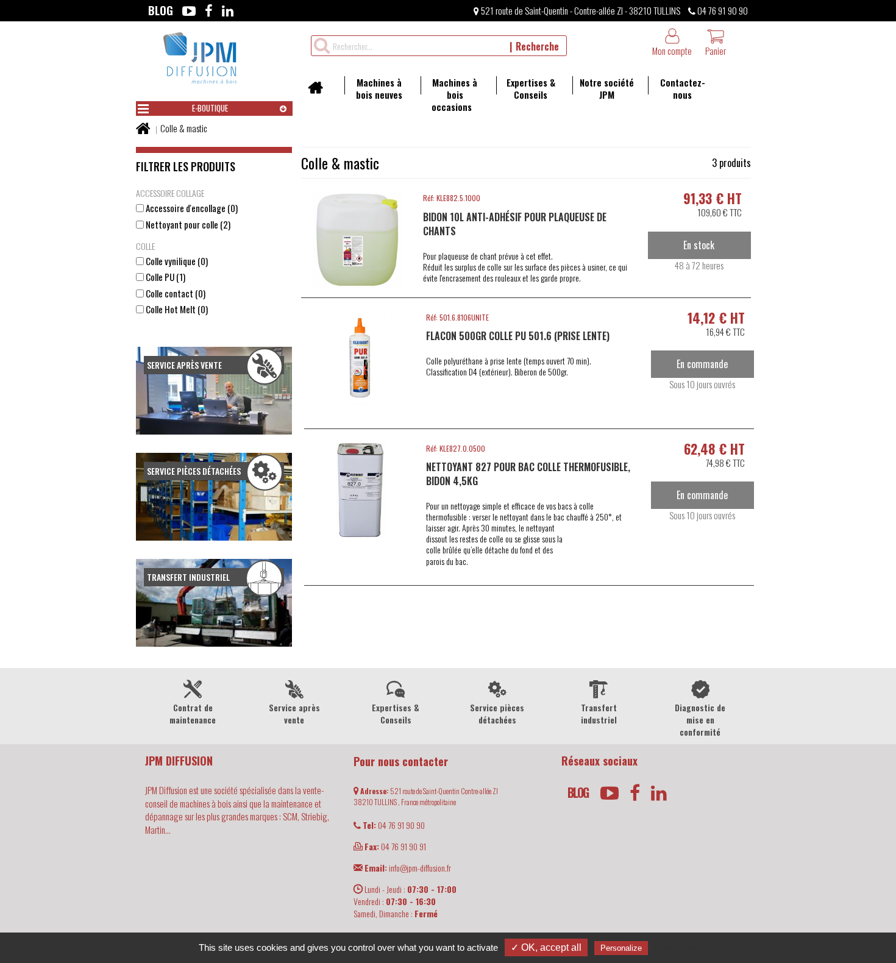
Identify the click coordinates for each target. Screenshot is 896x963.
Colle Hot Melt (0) (176, 309)
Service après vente (294, 713)
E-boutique (210, 108)
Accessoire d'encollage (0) (191, 208)
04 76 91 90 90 (721, 10)
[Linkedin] (227, 10)
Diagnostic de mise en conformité (700, 719)
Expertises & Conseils (531, 88)
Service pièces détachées (497, 713)
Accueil (320, 91)
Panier (715, 50)
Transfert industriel (599, 713)
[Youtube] (189, 10)
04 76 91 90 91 (395, 846)
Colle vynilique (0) (176, 261)
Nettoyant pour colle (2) (187, 224)
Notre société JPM (607, 88)
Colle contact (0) (174, 293)
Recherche (537, 46)
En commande (702, 364)
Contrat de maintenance (192, 713)
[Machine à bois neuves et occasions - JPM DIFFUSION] (199, 56)
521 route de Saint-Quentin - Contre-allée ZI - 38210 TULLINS (579, 10)
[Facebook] (209, 10)
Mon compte (672, 50)
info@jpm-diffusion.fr (407, 867)
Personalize (621, 948)
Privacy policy (680, 948)
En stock (698, 245)
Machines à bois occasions (455, 94)
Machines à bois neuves (379, 88)
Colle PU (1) (164, 277)
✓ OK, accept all (546, 947)
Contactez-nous (682, 88)
